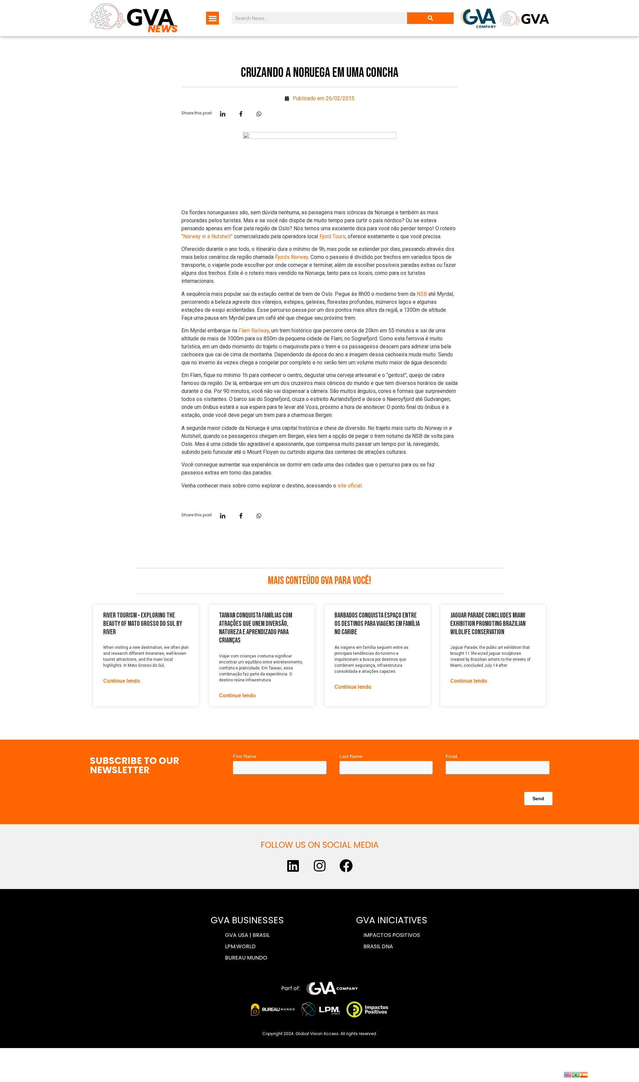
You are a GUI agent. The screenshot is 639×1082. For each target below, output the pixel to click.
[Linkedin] (293, 865)
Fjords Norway (291, 257)
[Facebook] (346, 865)
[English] (568, 1074)
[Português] (576, 1074)
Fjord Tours (332, 236)
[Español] (584, 1074)
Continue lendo (121, 681)
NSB (422, 294)
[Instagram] (319, 865)
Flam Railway (254, 330)
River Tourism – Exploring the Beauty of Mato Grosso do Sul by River (142, 623)
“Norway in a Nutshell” (207, 236)
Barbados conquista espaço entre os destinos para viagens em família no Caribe (377, 623)
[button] (212, 18)
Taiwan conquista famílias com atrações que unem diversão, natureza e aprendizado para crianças (255, 628)
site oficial (349, 485)
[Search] (430, 18)
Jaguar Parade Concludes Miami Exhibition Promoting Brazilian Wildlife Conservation (488, 623)
